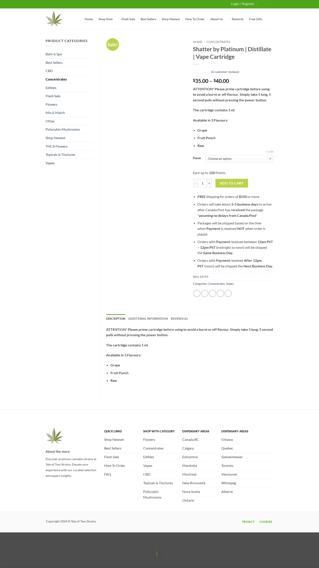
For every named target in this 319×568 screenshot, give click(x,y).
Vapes (50, 163)
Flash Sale (128, 19)
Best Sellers (148, 19)
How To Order (195, 19)
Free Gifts (255, 19)
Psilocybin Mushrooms (63, 129)
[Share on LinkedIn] (228, 293)
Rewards (237, 19)
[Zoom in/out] (4, 542)
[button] (262, 4)
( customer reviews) (225, 71)
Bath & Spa (54, 54)
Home (89, 19)
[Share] (29, 542)
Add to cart (232, 183)
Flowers (52, 104)
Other (50, 121)
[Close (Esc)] (42, 542)
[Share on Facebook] (197, 293)
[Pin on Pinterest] (220, 293)
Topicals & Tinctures (60, 154)
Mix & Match (55, 112)
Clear (269, 151)
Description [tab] (115, 318)
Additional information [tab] (148, 318)
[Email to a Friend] (212, 293)
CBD (49, 71)
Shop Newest (171, 19)
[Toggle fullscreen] (17, 542)
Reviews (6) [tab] (179, 318)
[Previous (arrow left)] (4, 560)
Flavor (197, 158)
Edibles (51, 88)
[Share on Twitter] (204, 293)
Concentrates (56, 79)
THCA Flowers (56, 146)
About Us (216, 19)
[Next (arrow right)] (17, 560)
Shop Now (106, 19)
